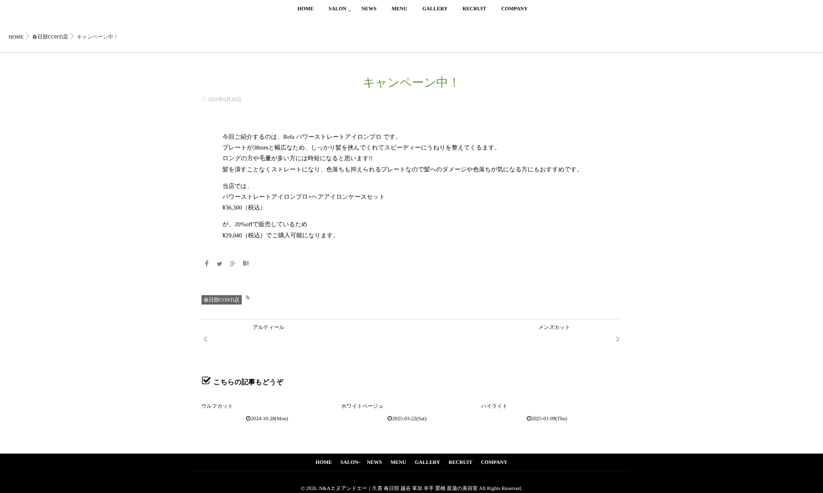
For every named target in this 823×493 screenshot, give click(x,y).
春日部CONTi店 (222, 300)
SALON (337, 9)
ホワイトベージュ (362, 406)
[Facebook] (206, 264)
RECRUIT (474, 9)
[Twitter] (220, 264)
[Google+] (233, 264)
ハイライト (494, 406)
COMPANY (514, 9)
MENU (399, 9)
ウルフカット (217, 406)
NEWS (368, 9)
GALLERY (435, 9)
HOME (305, 9)
